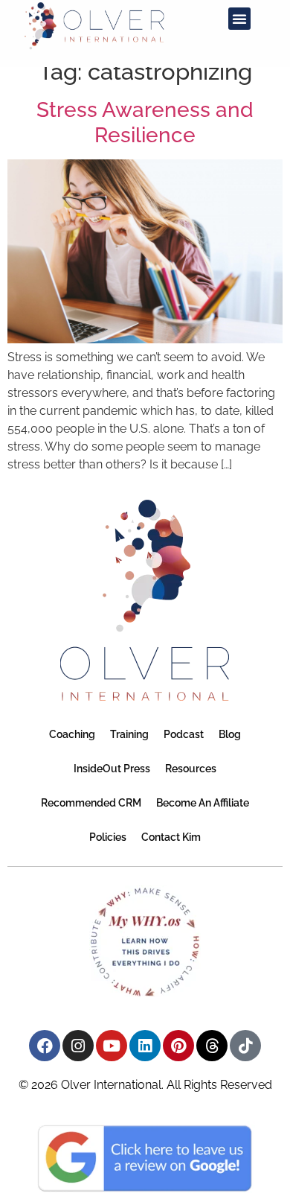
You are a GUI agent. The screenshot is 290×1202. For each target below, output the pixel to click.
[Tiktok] (245, 1045)
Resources (190, 769)
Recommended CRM (91, 803)
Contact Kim (171, 837)
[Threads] (212, 1045)
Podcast (184, 734)
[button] (239, 18)
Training (129, 734)
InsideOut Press (112, 769)
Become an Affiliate (202, 803)
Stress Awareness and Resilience (145, 122)
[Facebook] (44, 1045)
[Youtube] (111, 1045)
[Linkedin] (145, 1045)
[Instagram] (78, 1045)
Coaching (72, 734)
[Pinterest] (178, 1045)
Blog (230, 734)
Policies (107, 837)
